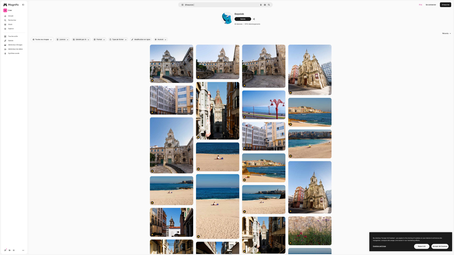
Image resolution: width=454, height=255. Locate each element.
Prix (420, 5)
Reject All (422, 246)
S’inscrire (445, 5)
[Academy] (9, 250)
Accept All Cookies (440, 246)
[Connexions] (5, 250)
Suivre (242, 19)
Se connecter (431, 5)
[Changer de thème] (14, 250)
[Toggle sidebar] (23, 5)
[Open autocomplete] (181, 5)
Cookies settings (379, 246)
